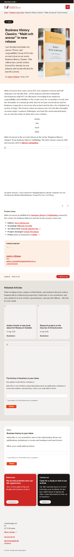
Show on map (9, 532)
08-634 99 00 (9, 537)
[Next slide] (68, 206)
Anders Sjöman (13, 77)
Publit (34, 234)
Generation (22, 550)
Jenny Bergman (31, 231)
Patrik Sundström (29, 228)
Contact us (45, 502)
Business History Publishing (44, 215)
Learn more (12, 502)
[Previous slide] (63, 206)
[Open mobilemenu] (68, 7)
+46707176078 (12, 264)
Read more (11, 336)
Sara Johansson (22, 223)
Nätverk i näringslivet (29, 142)
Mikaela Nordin (24, 225)
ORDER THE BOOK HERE (37, 125)
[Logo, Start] (12, 7)
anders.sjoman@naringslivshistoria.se (21, 261)
